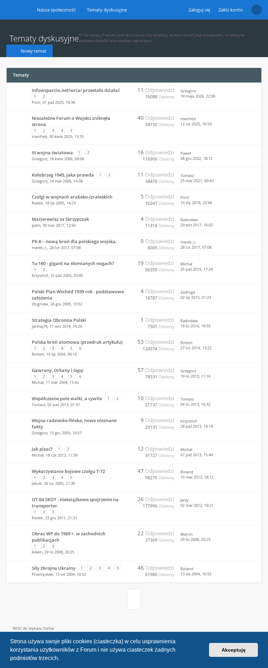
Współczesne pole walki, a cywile (67, 398)
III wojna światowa (52, 152)
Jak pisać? (42, 449)
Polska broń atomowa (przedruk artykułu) (77, 342)
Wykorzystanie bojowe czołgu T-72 (68, 471)
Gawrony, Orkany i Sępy (57, 370)
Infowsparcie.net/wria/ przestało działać (76, 90)
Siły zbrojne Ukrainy (53, 568)
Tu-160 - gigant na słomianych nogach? (73, 263)
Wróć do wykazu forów (33, 628)
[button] (62, 659)
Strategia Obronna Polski (59, 320)
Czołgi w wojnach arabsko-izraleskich (72, 197)
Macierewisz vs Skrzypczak (60, 219)
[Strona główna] (11, 9)
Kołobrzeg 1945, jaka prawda (63, 175)
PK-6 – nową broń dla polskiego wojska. (74, 241)
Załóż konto (230, 10)
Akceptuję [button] (234, 650)
